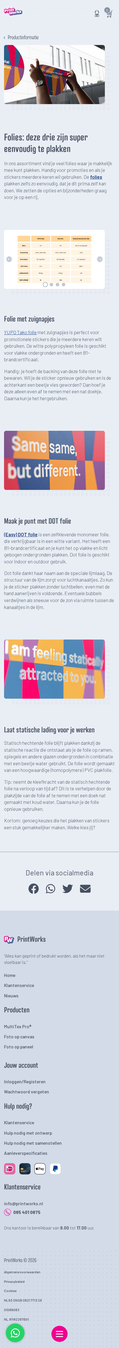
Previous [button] (9, 259)
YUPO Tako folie (20, 332)
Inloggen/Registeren (25, 1081)
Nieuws (11, 995)
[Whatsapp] (15, 1340)
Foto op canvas (19, 1036)
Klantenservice (19, 985)
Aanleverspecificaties (25, 1153)
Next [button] (100, 259)
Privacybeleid (14, 1281)
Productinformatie (23, 37)
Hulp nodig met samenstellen (33, 1143)
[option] (54, 259)
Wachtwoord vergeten (26, 1091)
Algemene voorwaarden (22, 1272)
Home (9, 975)
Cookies (10, 1291)
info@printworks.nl (23, 1203)
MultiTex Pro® (17, 1026)
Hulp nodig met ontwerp (28, 1132)
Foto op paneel (18, 1046)
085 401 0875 (26, 1212)
